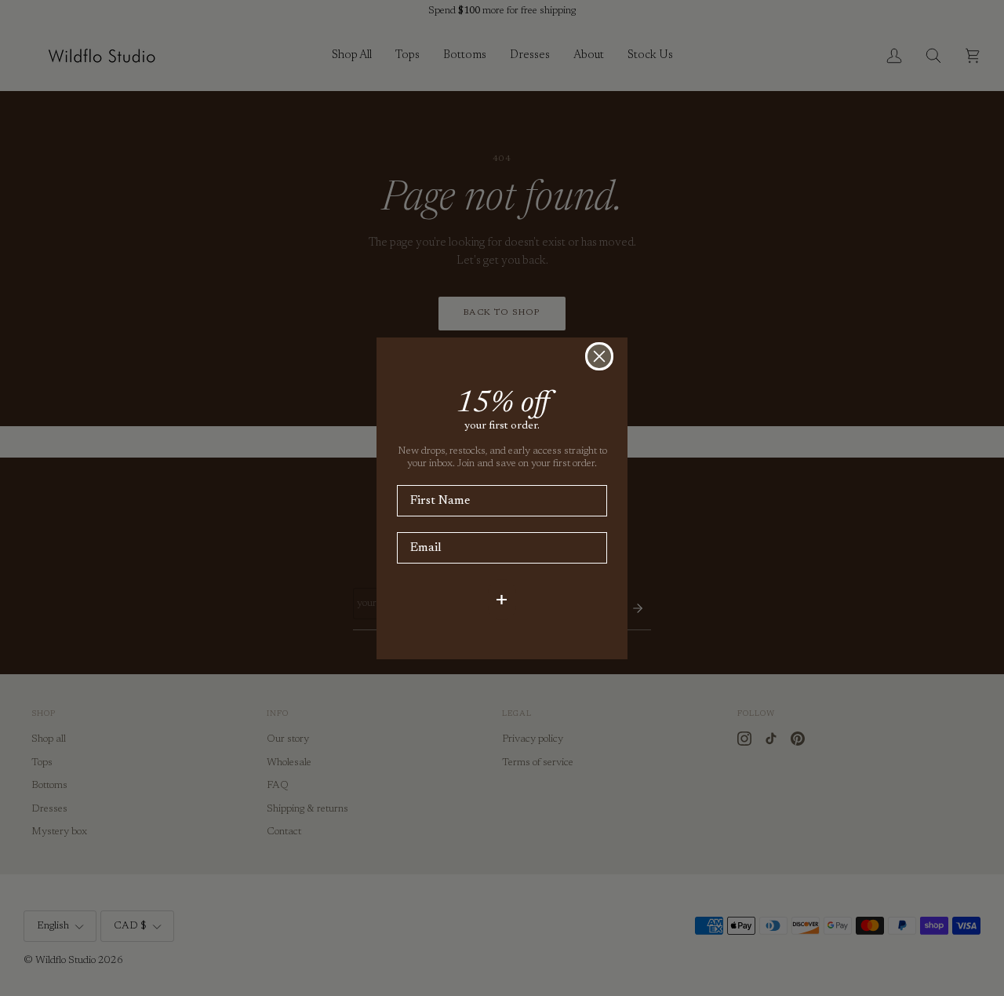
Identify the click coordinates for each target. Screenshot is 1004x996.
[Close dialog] (599, 356)
